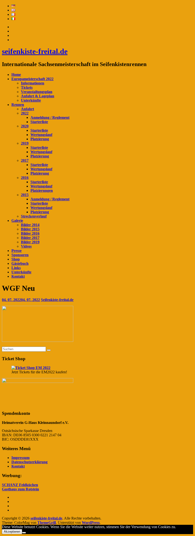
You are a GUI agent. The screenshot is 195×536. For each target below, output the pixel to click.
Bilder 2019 (30, 242)
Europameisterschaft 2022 (32, 79)
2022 (25, 113)
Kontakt (18, 276)
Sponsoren (20, 255)
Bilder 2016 (30, 233)
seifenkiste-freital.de (35, 51)
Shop (15, 259)
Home (16, 75)
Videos (26, 246)
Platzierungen (41, 190)
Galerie (17, 221)
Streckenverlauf (34, 216)
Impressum (20, 458)
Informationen (32, 83)
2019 (25, 143)
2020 (25, 126)
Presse (16, 251)
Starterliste (39, 122)
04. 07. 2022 (21, 300)
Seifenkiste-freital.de (57, 300)
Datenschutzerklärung (29, 462)
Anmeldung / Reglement (49, 117)
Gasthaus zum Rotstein (20, 489)
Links (16, 268)
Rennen (17, 105)
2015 (25, 195)
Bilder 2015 (30, 229)
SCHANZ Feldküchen (20, 485)
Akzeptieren (12, 531)
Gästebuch (20, 263)
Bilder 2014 (30, 225)
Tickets (27, 87)
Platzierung (39, 139)
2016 (25, 178)
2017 (25, 160)
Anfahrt (27, 109)
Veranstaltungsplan (36, 92)
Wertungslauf (41, 135)
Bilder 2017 (30, 238)
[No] (24, 532)
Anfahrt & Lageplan (37, 96)
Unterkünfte (31, 100)
